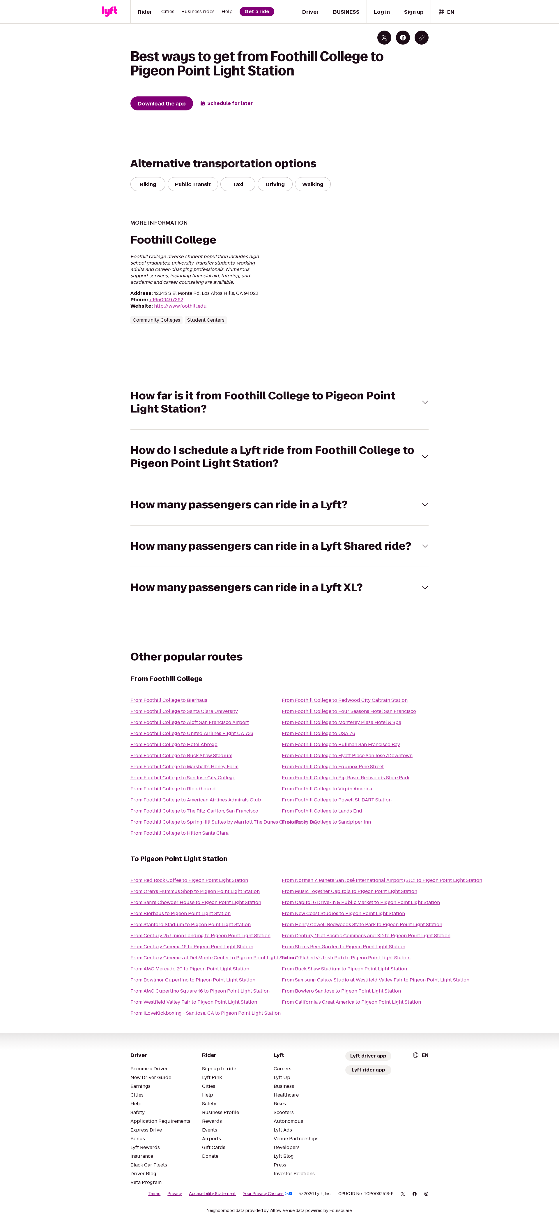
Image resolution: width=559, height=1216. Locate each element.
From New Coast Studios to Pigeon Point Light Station (343, 913)
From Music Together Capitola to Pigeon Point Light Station (349, 891)
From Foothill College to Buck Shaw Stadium (181, 755)
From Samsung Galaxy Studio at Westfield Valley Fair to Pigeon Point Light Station (375, 980)
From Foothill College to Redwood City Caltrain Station (345, 700)
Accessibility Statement (212, 1193)
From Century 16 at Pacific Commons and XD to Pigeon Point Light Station (366, 935)
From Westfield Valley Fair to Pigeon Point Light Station (193, 1002)
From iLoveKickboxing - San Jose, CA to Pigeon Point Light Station (205, 1013)
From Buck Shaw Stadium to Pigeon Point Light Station (344, 968)
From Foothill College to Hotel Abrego (173, 744)
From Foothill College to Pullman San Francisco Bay (341, 744)
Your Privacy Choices (263, 1193)
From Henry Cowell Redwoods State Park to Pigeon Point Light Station (362, 924)
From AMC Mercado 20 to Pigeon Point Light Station (189, 968)
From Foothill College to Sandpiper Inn (326, 822)
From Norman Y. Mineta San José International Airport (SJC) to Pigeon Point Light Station (382, 880)
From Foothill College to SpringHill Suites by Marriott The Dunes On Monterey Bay (224, 822)
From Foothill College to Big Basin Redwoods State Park (345, 777)
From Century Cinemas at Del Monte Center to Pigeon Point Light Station (213, 957)
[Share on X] (384, 38)
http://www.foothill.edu (180, 306)
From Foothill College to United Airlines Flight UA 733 (191, 733)
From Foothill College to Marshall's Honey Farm (184, 766)
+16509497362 (166, 299)
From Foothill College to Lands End (322, 811)
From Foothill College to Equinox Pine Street (333, 766)
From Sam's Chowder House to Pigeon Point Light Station (195, 902)
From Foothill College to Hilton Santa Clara (179, 833)
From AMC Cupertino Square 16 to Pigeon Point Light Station (200, 991)
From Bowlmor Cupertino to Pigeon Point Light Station (192, 980)
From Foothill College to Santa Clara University (184, 711)
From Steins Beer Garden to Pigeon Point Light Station (343, 946)
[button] (279, 402)
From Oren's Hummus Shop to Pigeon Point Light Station (195, 891)
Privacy (174, 1193)
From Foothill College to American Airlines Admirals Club (195, 799)
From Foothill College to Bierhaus (168, 700)
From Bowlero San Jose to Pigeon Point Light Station (341, 991)
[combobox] (446, 11)
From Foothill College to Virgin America (327, 788)
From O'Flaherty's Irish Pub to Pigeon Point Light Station (346, 957)
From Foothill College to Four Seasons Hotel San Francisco (349, 711)
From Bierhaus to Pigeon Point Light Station (180, 913)
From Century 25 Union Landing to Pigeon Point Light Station (200, 935)
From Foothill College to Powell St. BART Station (337, 799)
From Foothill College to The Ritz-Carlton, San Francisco (194, 811)
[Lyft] (109, 11)
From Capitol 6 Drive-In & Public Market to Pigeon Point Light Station (361, 902)
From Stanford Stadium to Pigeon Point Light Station (190, 924)
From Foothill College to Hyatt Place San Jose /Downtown (347, 755)
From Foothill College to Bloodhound (173, 788)
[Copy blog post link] (422, 38)
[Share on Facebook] (403, 38)
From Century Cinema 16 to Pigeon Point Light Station (191, 946)
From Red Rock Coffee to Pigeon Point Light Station (189, 880)
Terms (154, 1193)
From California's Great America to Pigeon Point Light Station (351, 1002)
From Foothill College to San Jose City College (182, 777)
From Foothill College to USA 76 (318, 733)
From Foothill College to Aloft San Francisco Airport (189, 722)
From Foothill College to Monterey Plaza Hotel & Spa (341, 722)
